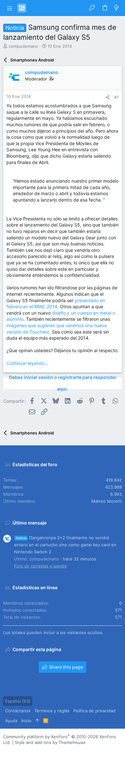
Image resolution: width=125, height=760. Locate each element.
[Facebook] (6, 751)
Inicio (26, 720)
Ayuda (11, 720)
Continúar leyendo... (27, 363)
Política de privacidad (94, 710)
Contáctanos (17, 710)
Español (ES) (17, 701)
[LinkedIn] (25, 751)
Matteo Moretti (106, 501)
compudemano (23, 46)
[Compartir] (107, 97)
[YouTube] (44, 751)
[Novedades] (116, 8)
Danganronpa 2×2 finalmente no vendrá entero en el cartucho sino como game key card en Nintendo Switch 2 (65, 544)
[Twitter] (35, 751)
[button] (9, 8)
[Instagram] (16, 751)
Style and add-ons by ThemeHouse (50, 742)
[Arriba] (37, 720)
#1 (116, 97)
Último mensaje (29, 522)
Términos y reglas (52, 710)
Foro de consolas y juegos (40, 565)
